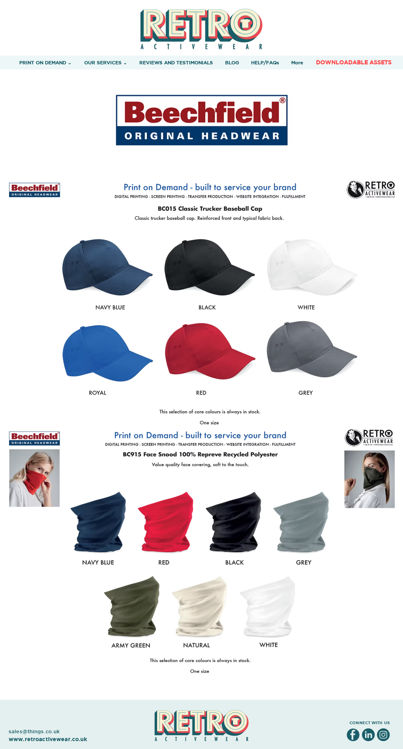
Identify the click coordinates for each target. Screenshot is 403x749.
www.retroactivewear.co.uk (48, 739)
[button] (45, 62)
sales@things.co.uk (34, 731)
